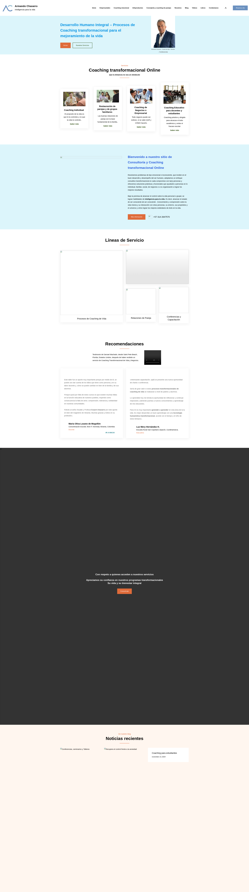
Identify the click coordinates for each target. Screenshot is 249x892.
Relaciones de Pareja (141, 318)
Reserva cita (240, 8)
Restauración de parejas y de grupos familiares (107, 109)
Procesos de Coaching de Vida (91, 318)
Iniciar (65, 45)
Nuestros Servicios (82, 45)
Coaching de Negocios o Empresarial (140, 110)
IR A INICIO (110, 433)
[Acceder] (226, 8)
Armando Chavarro (26, 6)
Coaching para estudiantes (164, 753)
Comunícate (124, 591)
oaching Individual (75, 110)
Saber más (74, 124)
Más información (136, 217)
